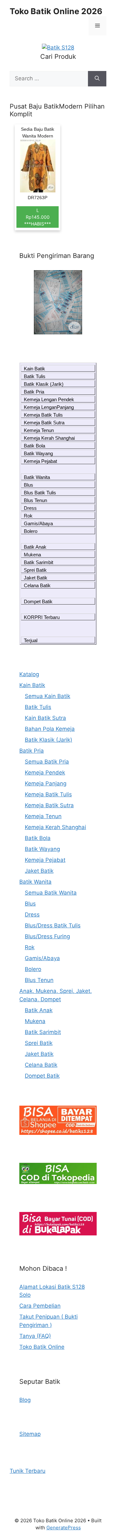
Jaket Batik (35, 577)
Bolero (30, 531)
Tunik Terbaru (27, 1471)
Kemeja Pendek (45, 772)
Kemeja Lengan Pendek (49, 399)
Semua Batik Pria (47, 761)
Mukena (32, 554)
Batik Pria (34, 391)
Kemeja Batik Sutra (44, 422)
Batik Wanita (37, 477)
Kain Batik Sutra (45, 718)
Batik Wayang (38, 453)
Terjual (30, 640)
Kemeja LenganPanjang (49, 407)
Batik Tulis (34, 376)
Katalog (29, 674)
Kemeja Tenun (39, 430)
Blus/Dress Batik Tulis (53, 925)
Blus (28, 485)
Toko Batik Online (41, 1347)
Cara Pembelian (40, 1306)
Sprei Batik (35, 570)
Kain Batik (34, 368)
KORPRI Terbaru (42, 617)
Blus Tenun (35, 500)
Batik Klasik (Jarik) (43, 384)
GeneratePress (63, 1528)
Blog (25, 1400)
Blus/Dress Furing (47, 936)
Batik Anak (35, 547)
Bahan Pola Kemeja (50, 729)
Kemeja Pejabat (40, 461)
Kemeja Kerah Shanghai (49, 438)
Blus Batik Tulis (40, 492)
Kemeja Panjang (45, 783)
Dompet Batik (38, 601)
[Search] (97, 78)
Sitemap (30, 1434)
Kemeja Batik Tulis (43, 415)
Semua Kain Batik (47, 696)
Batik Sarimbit (38, 562)
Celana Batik (37, 585)
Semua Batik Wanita (51, 892)
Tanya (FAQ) (35, 1336)
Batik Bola (34, 445)
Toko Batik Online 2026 (56, 11)
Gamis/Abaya (38, 523)
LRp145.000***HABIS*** (37, 217)
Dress (30, 508)
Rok (28, 515)
